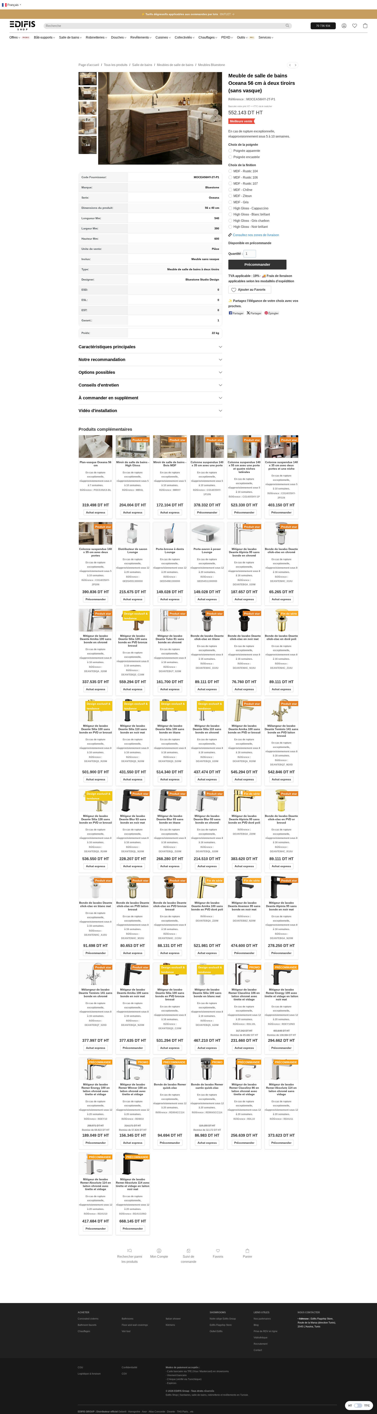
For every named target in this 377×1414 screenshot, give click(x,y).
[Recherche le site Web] (287, 25)
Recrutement (260, 1344)
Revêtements (140, 37)
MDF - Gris (241, 202)
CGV (124, 1373)
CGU (80, 1367)
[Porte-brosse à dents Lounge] (170, 533)
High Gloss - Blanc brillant (251, 214)
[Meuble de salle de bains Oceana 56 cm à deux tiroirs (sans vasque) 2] (88, 108)
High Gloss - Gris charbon (251, 220)
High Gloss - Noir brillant (250, 226)
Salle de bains (69, 37)
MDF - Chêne (242, 190)
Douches (117, 37)
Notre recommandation (102, 359)
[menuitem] (290, 65)
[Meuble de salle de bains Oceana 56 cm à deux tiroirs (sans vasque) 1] (88, 93)
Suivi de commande (188, 1259)
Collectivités (184, 37)
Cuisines (162, 37)
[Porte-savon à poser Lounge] (207, 533)
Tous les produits (115, 65)
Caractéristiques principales (107, 346)
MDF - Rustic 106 (245, 177)
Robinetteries (95, 37)
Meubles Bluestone (211, 65)
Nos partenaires (262, 1318)
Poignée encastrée (246, 157)
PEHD (226, 37)
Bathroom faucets (87, 1325)
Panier (247, 1256)
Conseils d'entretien (99, 385)
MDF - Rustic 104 (245, 171)
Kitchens (170, 1325)
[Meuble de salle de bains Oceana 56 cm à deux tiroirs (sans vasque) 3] (88, 125)
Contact (258, 1350)
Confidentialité (129, 1367)
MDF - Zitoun (242, 196)
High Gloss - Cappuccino (250, 208)
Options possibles (97, 372)
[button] (22, 26)
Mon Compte (159, 1256)
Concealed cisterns (88, 1318)
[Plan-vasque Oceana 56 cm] (95, 446)
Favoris (218, 1256)
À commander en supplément (108, 397)
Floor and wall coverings (135, 1325)
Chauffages (207, 37)
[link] (228, 14)
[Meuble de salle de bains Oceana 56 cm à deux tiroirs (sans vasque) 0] (88, 78)
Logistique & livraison (89, 1373)
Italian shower (173, 1318)
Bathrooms (127, 1318)
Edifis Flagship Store (221, 1325)
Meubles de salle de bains (175, 65)
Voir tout (126, 1331)
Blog (256, 1325)
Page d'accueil (89, 65)
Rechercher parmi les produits (129, 1259)
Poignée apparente (246, 150)
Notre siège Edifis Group (223, 1318)
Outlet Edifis (216, 1331)
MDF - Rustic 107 (245, 183)
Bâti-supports (43, 37)
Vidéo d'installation (98, 410)
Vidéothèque (260, 1337)
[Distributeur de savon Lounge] (132, 533)
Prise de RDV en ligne (265, 1331)
